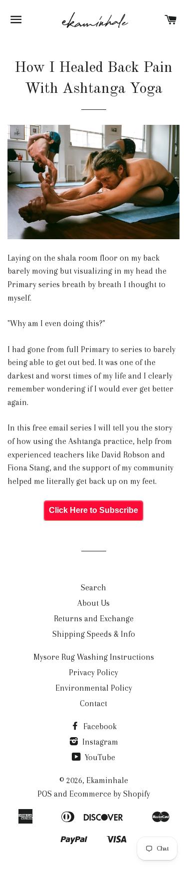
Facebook (99, 726)
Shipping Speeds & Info (93, 634)
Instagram (99, 742)
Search (93, 587)
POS (44, 794)
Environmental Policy (93, 688)
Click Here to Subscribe (93, 510)
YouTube (99, 757)
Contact (93, 703)
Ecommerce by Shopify (109, 794)
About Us (93, 603)
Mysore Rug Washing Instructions (93, 657)
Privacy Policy (93, 672)
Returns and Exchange (94, 618)
